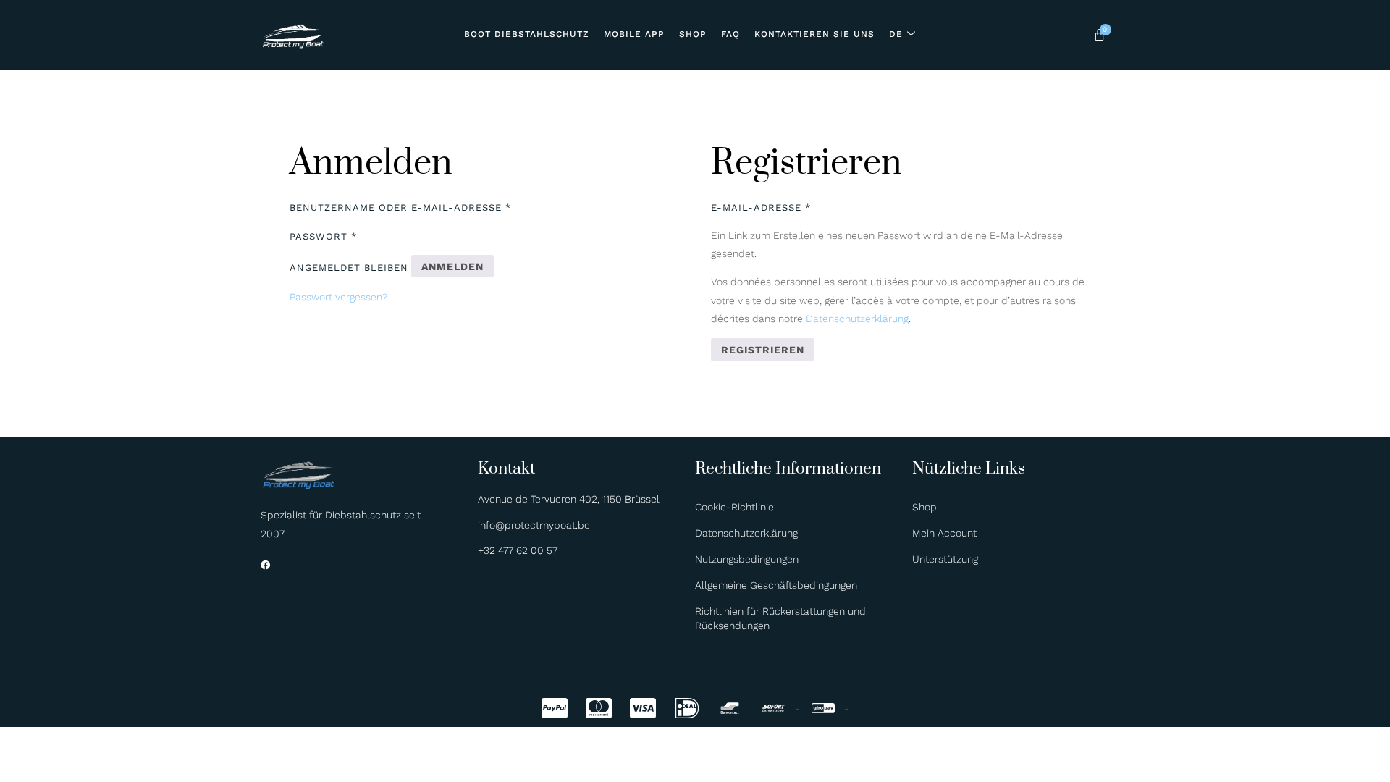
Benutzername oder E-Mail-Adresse (400, 207)
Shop (693, 34)
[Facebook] (265, 565)
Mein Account (944, 533)
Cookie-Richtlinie (734, 507)
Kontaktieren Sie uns (814, 34)
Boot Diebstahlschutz (526, 34)
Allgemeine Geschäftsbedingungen (776, 585)
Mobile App (634, 34)
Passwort (323, 236)
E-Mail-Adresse (761, 207)
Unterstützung (945, 559)
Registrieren (762, 350)
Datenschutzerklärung (857, 318)
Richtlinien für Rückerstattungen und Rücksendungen (780, 618)
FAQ (730, 34)
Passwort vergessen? (338, 297)
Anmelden (452, 266)
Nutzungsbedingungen (747, 559)
